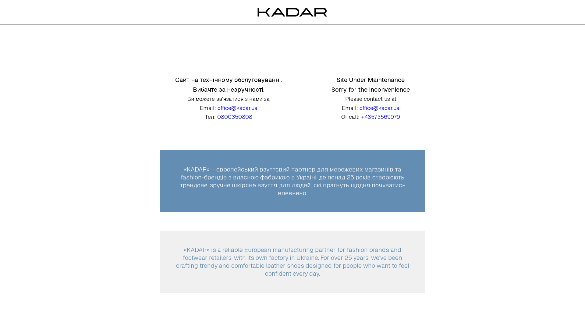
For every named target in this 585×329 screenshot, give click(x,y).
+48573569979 (380, 116)
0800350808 (234, 116)
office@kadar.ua (237, 107)
